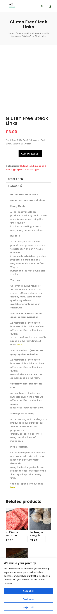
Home (11, 33)
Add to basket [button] (25, 539)
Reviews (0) (15, 185)
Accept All (28, 590)
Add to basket (30, 153)
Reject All (28, 607)
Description (15, 179)
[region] (28, 586)
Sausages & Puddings (27, 33)
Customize (28, 599)
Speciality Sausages (28, 169)
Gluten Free (25, 166)
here (19, 344)
